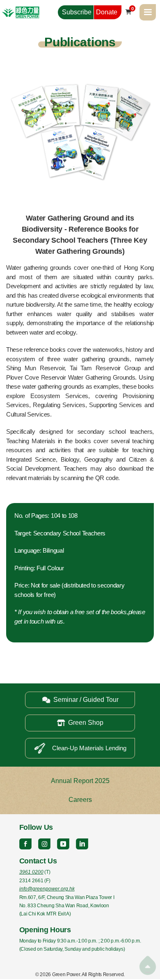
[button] (147, 12)
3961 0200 (31, 872)
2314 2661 (31, 880)
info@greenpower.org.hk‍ (47, 889)
